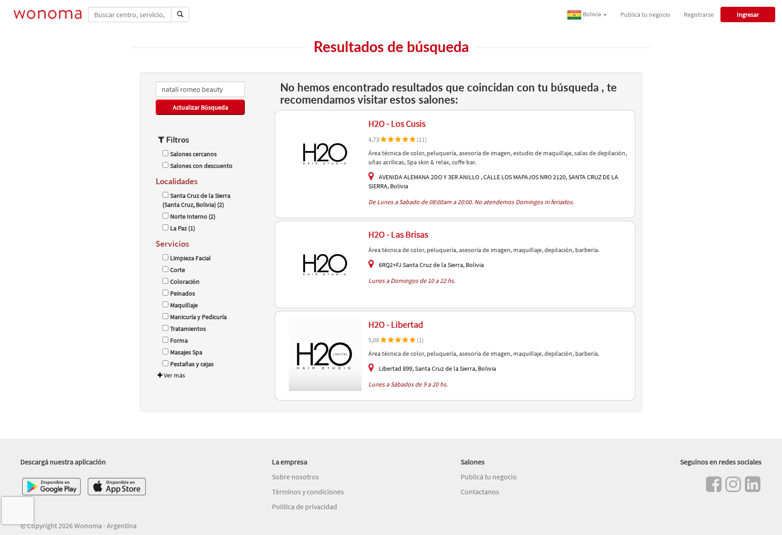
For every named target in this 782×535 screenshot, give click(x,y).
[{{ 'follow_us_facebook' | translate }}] (713, 484)
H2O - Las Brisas (398, 234)
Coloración (185, 281)
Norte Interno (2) (192, 216)
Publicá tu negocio (645, 14)
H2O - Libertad (395, 324)
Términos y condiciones (308, 491)
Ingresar (748, 14)
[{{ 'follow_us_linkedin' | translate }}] (752, 484)
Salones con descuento (201, 166)
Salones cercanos (193, 154)
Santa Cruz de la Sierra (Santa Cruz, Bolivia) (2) (196, 200)
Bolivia (592, 14)
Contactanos (480, 491)
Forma (179, 340)
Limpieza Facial (190, 258)
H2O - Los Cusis (396, 123)
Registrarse (699, 14)
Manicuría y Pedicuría (198, 317)
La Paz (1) (182, 228)
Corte (177, 270)
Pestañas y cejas (192, 364)
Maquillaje (184, 305)
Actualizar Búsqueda (200, 107)
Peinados (182, 293)
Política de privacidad (304, 506)
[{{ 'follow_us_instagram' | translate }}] (733, 484)
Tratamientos (188, 329)
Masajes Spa (186, 352)
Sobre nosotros (295, 476)
